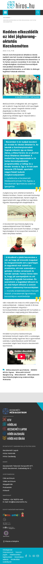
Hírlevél (6, 490)
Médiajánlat (7, 550)
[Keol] (7, 524)
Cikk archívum (9, 478)
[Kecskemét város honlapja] (13, 514)
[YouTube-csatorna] (34, 556)
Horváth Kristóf (23, 372)
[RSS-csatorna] (30, 556)
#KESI (34, 370)
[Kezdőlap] (21, 5)
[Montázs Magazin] (9, 528)
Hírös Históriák (9, 453)
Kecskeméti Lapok (10, 450)
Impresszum (8, 552)
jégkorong (8, 375)
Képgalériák (8, 484)
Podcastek (7, 487)
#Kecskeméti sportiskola (18, 370)
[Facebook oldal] (27, 556)
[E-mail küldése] (38, 556)
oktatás (7, 380)
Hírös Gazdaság (9, 456)
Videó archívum (9, 481)
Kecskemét (6, 17)
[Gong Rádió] (6, 519)
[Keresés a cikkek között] (37, 12)
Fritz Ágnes (9, 372)
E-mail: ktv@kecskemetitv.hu (15, 502)
